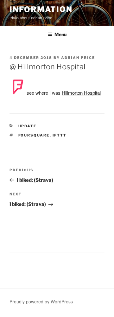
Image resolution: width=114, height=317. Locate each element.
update (27, 126)
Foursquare (34, 135)
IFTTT (60, 135)
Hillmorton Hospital (81, 92)
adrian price (78, 57)
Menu (60, 34)
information (41, 9)
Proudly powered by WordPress (41, 301)
